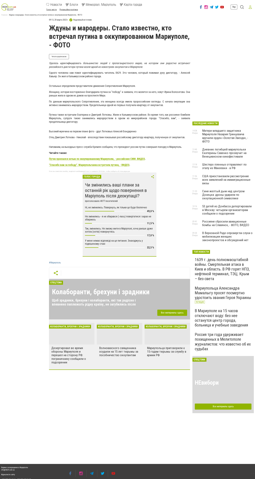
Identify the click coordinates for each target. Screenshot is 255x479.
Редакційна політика (69, 9)
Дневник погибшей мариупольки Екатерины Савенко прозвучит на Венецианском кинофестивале (224, 153)
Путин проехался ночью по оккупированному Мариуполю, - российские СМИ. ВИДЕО (97, 158)
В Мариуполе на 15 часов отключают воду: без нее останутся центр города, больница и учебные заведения (221, 318)
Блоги (74, 4)
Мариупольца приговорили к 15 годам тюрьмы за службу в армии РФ (166, 351)
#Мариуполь (55, 262)
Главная (4, 15)
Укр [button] (234, 6)
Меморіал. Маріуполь (101, 4)
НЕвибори (207, 382)
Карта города (133, 4)
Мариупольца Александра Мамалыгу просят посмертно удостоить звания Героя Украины (223, 293)
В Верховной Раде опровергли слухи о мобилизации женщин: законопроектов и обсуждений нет (227, 236)
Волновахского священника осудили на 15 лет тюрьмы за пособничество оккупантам (118, 351)
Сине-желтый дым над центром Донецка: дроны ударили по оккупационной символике (223, 194)
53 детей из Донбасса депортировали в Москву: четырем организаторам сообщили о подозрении (227, 210)
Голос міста (51, 9)
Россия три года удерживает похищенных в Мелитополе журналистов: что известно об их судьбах (223, 341)
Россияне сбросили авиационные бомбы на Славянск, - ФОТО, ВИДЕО (225, 223)
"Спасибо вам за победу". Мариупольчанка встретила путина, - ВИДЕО (89, 164)
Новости (56, 4)
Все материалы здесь (172, 312)
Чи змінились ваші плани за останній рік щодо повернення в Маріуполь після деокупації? (116, 190)
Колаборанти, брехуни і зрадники (100, 292)
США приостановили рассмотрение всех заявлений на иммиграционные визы (226, 179)
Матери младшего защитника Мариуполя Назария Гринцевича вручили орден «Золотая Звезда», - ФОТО (225, 136)
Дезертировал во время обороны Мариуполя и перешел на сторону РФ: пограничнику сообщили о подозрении (68, 355)
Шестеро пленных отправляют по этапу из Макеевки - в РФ (224, 166)
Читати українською (59, 57)
